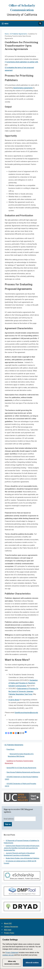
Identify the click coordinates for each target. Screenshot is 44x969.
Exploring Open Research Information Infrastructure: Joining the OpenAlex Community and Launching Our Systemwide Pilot (21, 848)
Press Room (10, 749)
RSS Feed (7, 930)
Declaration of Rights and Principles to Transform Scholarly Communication (23, 683)
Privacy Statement (11, 953)
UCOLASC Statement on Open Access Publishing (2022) (21, 778)
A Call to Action (13, 700)
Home (7, 34)
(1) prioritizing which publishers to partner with (21, 62)
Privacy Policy (9, 933)
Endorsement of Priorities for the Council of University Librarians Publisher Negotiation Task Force (23, 691)
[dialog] (22, 952)
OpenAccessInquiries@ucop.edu (26, 713)
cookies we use (8, 955)
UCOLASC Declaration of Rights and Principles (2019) (20, 785)
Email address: (9, 819)
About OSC (8, 923)
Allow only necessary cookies (11, 962)
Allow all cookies (32, 963)
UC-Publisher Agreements (14, 745)
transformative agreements (23, 88)
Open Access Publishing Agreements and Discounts (23, 772)
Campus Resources (11, 927)
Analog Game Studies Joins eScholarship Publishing (22, 858)
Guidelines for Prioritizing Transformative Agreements (19, 762)
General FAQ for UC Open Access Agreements (21, 768)
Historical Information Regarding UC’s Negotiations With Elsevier (21, 755)
